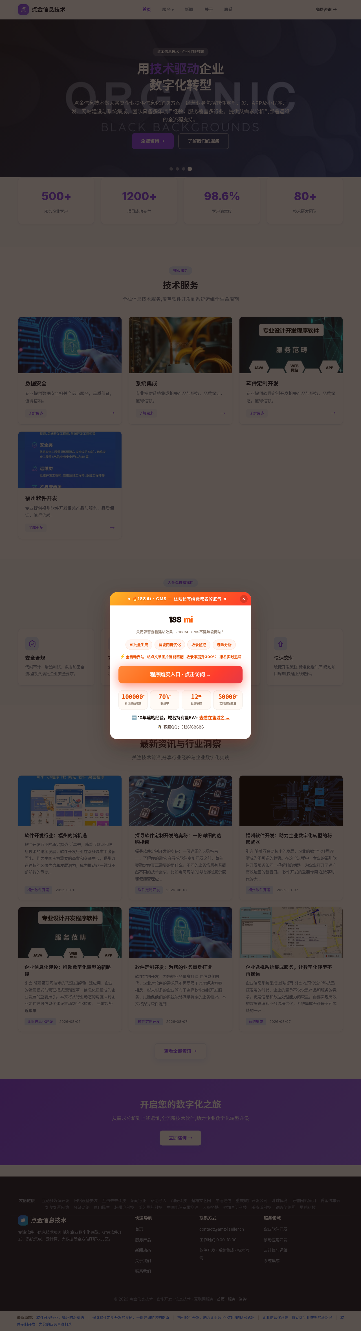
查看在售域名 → (214, 718)
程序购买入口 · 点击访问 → (180, 675)
